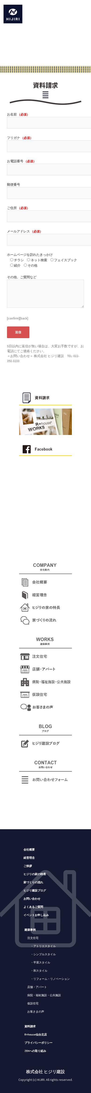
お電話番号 (21, 161)
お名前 (18, 114)
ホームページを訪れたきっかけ (42, 260)
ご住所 (18, 208)
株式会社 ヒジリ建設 (45, 1071)
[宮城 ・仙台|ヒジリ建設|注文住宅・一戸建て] (13, 13)
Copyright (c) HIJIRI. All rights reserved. (45, 1080)
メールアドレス (25, 231)
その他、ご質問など (21, 277)
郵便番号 (13, 184)
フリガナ (20, 138)
